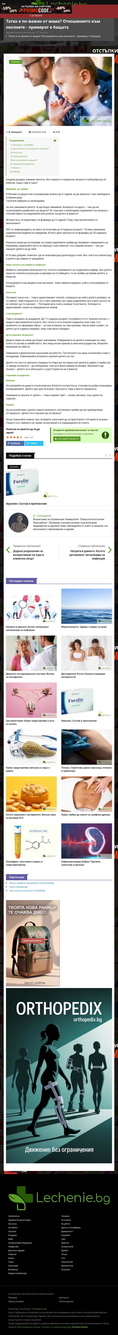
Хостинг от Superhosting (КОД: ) (65, 1327)
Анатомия (13, 1265)
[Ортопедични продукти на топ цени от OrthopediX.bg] (59, 1075)
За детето (65, 1223)
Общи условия (16, 1301)
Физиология (67, 1265)
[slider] (14, 437)
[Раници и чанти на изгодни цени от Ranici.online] (33, 943)
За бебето (13, 1227)
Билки (11, 1258)
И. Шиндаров (15, 132)
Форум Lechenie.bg (17, 1273)
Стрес (11, 1261)
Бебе (10, 1239)
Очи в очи (17, 152)
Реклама (12, 1297)
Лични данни (66, 1301)
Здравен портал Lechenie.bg (20, 32)
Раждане (12, 1235)
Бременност (67, 1231)
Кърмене (65, 1235)
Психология (67, 1261)
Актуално (65, 1269)
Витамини (13, 1269)
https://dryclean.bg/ (19, 886)
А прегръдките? (20, 156)
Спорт (64, 1254)
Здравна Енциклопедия (19, 1220)
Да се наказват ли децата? (25, 160)
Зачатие (12, 1231)
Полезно (43, 32)
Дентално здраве (16, 1250)
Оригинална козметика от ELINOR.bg (27, 890)
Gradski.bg (13, 1308)
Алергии (12, 1254)
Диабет (64, 1250)
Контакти (64, 1297)
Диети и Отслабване (71, 1227)
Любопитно (14, 1216)
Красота (65, 1242)
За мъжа (12, 1223)
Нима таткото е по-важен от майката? (31, 148)
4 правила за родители (23, 164)
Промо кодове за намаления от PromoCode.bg (32, 883)
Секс (63, 1239)
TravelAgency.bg (39, 1308)
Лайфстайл (13, 1246)
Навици (16, 171)
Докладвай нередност (68, 438)
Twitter (33, 443)
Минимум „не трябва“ (23, 144)
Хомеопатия (67, 1246)
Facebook (15, 443)
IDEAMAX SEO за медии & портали (24, 1327)
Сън (63, 1258)
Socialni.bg (25, 1308)
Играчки (17, 167)
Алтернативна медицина (20, 1242)
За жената (66, 1220)
